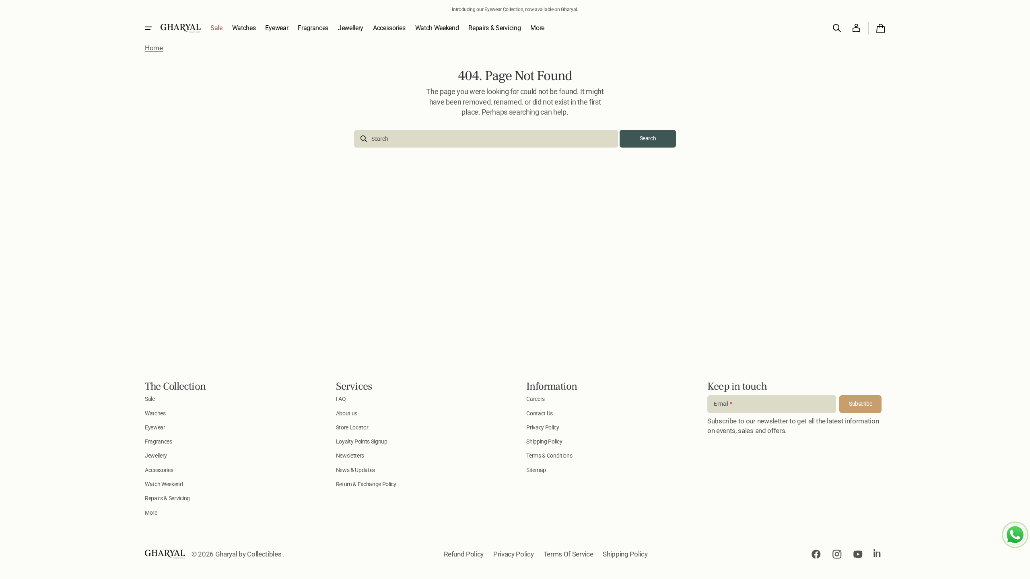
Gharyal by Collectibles (249, 554)
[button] (837, 28)
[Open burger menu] (148, 28)
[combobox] (486, 139)
